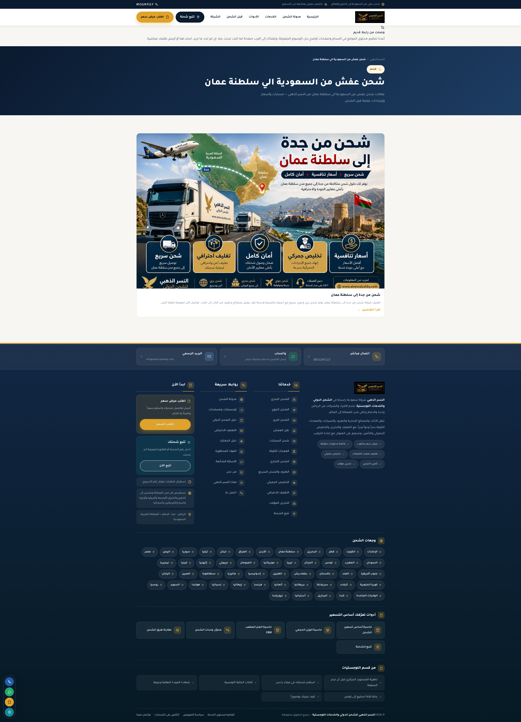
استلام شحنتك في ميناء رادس (295, 682)
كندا (341, 596)
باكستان (324, 574)
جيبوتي (223, 563)
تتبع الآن (165, 465)
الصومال (246, 563)
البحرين (312, 552)
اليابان (166, 574)
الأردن (262, 552)
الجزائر (308, 563)
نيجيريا (164, 563)
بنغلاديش (300, 574)
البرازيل (322, 596)
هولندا (196, 585)
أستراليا (300, 596)
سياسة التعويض (193, 715)
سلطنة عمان (286, 552)
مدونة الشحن (291, 17)
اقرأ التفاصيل (371, 310)
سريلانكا (322, 585)
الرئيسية (313, 17)
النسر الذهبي (377, 59)
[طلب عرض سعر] (9, 702)
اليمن (166, 552)
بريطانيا (299, 585)
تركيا (205, 552)
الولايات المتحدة (367, 596)
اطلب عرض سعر (152, 17)
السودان (372, 563)
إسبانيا (216, 585)
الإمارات (372, 552)
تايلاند (344, 585)
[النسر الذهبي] (370, 17)
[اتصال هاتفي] (9, 681)
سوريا (186, 552)
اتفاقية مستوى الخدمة (221, 715)
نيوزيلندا (277, 596)
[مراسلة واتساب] (9, 691)
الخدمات (270, 17)
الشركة (215, 17)
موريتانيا (269, 563)
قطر (331, 552)
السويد (175, 585)
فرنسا (258, 585)
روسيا (154, 585)
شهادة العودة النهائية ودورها (171, 682)
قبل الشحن (235, 17)
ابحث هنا (186, 39)
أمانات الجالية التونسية (238, 682)
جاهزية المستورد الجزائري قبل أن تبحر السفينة (354, 682)
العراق (243, 552)
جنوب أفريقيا (369, 574)
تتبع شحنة (187, 17)
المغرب (350, 563)
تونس (329, 563)
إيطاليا (237, 585)
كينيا (184, 563)
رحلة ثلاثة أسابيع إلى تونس (361, 696)
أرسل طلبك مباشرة (161, 39)
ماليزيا (232, 574)
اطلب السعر (165, 424)
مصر (148, 552)
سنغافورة (209, 574)
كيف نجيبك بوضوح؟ (302, 696)
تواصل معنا (143, 715)
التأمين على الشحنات (166, 715)
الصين (186, 574)
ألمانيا (278, 585)
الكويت (350, 552)
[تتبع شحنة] (9, 712)
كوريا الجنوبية (369, 585)
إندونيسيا (254, 574)
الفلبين (277, 574)
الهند (345, 574)
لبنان (223, 552)
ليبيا (289, 563)
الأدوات (254, 17)
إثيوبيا (203, 563)
